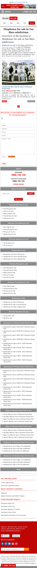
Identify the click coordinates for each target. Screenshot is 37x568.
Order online (18, 184)
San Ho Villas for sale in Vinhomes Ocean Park (18, 437)
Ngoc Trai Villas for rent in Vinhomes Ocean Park (18, 419)
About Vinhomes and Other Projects (13, 496)
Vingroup (4, 493)
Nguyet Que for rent (9, 234)
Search (32, 23)
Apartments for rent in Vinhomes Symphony (24, 563)
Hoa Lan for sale (8, 275)
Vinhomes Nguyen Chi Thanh (10, 509)
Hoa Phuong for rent (9, 209)
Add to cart (31, 101)
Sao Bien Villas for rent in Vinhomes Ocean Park (18, 416)
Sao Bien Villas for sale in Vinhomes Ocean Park (18, 432)
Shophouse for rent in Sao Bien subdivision (16, 448)
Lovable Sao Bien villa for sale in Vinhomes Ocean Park (17, 88)
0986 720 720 (30, 11)
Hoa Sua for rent (8, 218)
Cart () (19, 199)
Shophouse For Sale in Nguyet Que (14, 307)
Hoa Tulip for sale (8, 286)
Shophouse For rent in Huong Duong (14, 256)
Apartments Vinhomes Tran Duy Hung (13, 515)
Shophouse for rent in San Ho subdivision (16, 451)
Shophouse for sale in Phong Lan (13, 302)
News (18, 469)
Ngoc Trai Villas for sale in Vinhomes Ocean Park (18, 435)
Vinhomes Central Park (8, 512)
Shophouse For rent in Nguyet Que (14, 259)
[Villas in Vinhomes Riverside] (19, 2)
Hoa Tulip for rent (8, 227)
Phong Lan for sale (9, 291)
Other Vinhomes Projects (10, 499)
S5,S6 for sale (7, 318)
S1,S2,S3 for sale (8, 315)
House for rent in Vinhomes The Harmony (25, 560)
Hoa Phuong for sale (9, 268)
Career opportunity (7, 482)
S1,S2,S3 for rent (8, 243)
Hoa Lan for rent (8, 211)
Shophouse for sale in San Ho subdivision (16, 464)
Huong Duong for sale (10, 288)
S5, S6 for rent (7, 245)
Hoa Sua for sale (8, 277)
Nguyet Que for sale (9, 293)
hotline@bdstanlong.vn (13, 531)
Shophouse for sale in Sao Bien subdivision (16, 462)
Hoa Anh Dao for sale (10, 270)
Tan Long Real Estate (9, 478)
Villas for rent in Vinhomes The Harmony (17, 558)
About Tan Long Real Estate (10, 485)
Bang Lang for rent (9, 213)
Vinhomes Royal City (7, 503)
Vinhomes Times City (8, 506)
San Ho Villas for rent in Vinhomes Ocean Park (17, 421)
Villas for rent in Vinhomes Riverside (11, 556)
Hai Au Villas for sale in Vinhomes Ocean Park (17, 430)
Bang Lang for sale (9, 272)
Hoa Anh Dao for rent (10, 216)
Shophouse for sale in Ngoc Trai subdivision (17, 460)
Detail (4, 101)
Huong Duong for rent (10, 229)
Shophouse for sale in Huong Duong (14, 304)
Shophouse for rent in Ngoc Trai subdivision (17, 446)
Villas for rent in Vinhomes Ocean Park (12, 561)
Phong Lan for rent (9, 232)
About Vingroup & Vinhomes (11, 489)
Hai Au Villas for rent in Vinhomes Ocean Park (17, 414)
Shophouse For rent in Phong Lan (14, 254)
